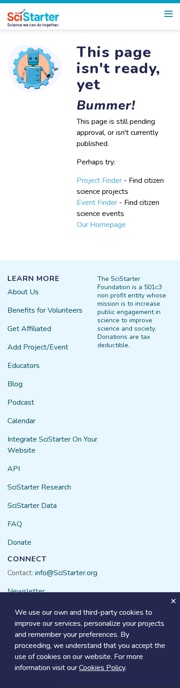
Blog (15, 384)
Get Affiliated (29, 329)
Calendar (21, 421)
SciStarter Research (39, 487)
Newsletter (26, 591)
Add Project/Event (37, 347)
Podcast (20, 402)
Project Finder (99, 180)
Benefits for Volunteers (45, 310)
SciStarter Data (32, 506)
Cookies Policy (102, 668)
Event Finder (97, 203)
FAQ (14, 524)
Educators (23, 366)
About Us (23, 292)
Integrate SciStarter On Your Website (52, 444)
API (13, 469)
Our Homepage (101, 225)
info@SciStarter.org (66, 573)
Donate (19, 542)
